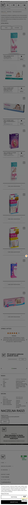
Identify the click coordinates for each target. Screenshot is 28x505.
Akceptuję (14, 502)
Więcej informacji (5, 493)
